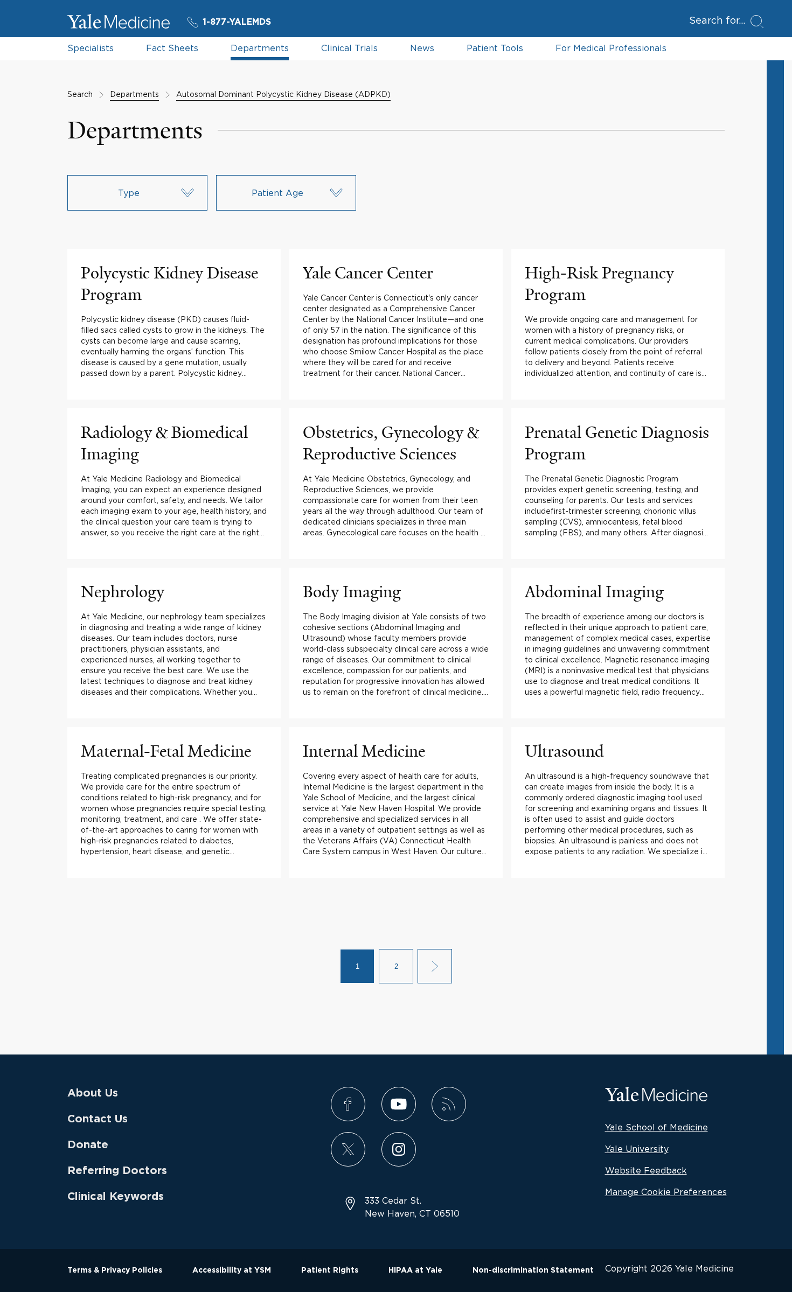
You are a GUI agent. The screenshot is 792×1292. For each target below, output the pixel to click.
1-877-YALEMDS (237, 22)
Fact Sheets (172, 48)
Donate (87, 1145)
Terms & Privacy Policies (114, 1270)
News (422, 48)
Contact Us (97, 1119)
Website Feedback (646, 1170)
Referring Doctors (117, 1170)
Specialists (90, 48)
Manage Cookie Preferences (666, 1192)
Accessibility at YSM (231, 1270)
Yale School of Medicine (656, 1127)
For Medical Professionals (610, 48)
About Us (92, 1093)
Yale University (637, 1149)
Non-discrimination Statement (533, 1270)
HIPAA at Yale (415, 1270)
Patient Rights (329, 1270)
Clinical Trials (349, 48)
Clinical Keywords (115, 1196)
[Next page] (435, 966)
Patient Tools (495, 48)
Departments (260, 48)
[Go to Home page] (118, 23)
